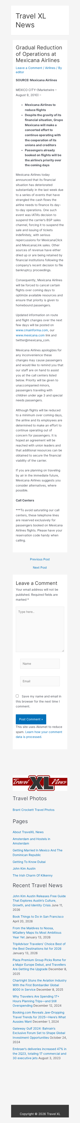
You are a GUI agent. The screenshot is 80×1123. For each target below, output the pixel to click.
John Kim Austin (24, 868)
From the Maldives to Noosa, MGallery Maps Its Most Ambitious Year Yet (37, 932)
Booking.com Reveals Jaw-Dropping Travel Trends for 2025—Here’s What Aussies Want (39, 1017)
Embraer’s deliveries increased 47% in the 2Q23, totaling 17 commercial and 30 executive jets (39, 1053)
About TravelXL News (28, 832)
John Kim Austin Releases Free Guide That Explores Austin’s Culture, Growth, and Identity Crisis (39, 900)
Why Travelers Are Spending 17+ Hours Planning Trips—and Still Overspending (36, 1001)
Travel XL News (31, 20)
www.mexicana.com (30, 335)
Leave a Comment (29, 68)
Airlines (50, 68)
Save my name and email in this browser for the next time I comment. (38, 701)
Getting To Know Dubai (29, 862)
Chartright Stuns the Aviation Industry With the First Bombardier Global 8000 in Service (40, 985)
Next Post (40, 567)
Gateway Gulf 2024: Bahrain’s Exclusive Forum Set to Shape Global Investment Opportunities (39, 1033)
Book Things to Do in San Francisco (38, 916)
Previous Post (40, 559)
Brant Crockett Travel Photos (33, 810)
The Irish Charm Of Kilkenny (33, 875)
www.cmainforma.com (32, 330)
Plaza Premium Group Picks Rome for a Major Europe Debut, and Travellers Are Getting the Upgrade (39, 964)
